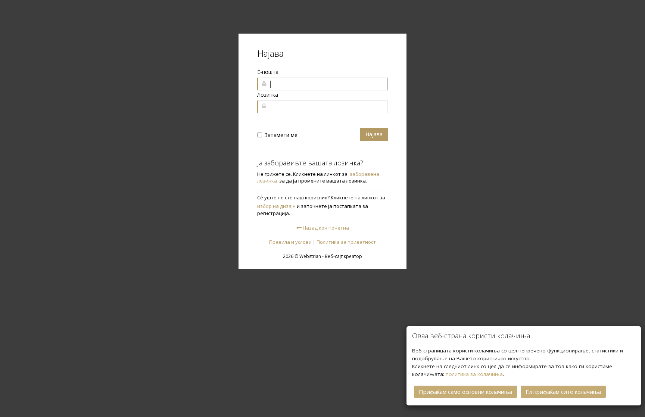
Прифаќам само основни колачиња (465, 391)
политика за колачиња (474, 374)
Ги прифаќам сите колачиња (563, 391)
